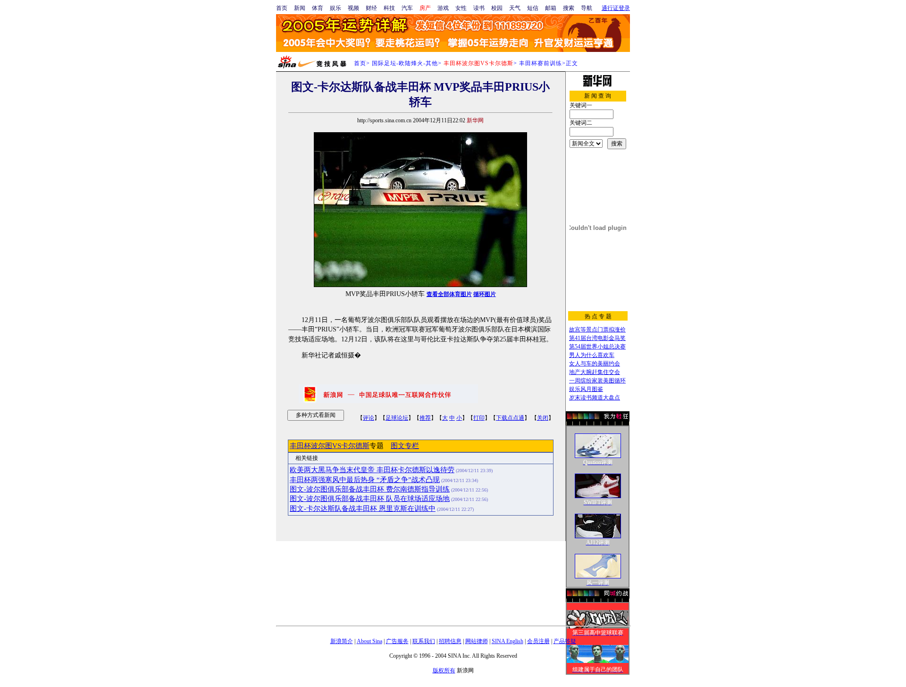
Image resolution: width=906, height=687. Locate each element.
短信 (532, 8)
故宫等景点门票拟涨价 (597, 329)
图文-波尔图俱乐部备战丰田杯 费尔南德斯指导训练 (370, 489)
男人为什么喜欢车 (591, 355)
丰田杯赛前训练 (540, 63)
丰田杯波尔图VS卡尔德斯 (329, 446)
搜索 (568, 8)
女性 (461, 8)
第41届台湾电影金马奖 (597, 338)
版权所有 (444, 670)
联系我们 (423, 641)
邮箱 (550, 8)
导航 (586, 8)
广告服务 (397, 641)
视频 (353, 8)
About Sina (369, 641)
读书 (479, 8)
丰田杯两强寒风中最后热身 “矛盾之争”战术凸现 (365, 479)
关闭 (542, 418)
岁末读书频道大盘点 (594, 397)
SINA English (507, 641)
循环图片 (484, 294)
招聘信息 (450, 641)
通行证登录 (616, 8)
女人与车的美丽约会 (594, 363)
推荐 (425, 418)
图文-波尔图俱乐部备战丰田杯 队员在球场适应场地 (370, 498)
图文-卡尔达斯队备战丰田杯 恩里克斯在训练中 (363, 508)
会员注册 (538, 641)
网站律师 (476, 641)
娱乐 (335, 8)
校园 (497, 8)
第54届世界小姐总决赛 (597, 346)
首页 (281, 8)
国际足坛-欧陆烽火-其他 (405, 63)
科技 (389, 8)
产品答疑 (565, 641)
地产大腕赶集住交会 (594, 372)
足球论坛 (397, 418)
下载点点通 (510, 418)
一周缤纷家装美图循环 (597, 380)
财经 (371, 8)
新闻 (299, 8)
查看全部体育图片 (449, 294)
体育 (317, 8)
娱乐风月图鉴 (586, 389)
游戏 (443, 8)
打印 (479, 418)
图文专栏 (405, 446)
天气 (514, 8)
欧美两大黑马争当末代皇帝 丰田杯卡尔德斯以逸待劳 (372, 470)
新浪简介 (341, 641)
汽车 (407, 8)
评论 (368, 418)
